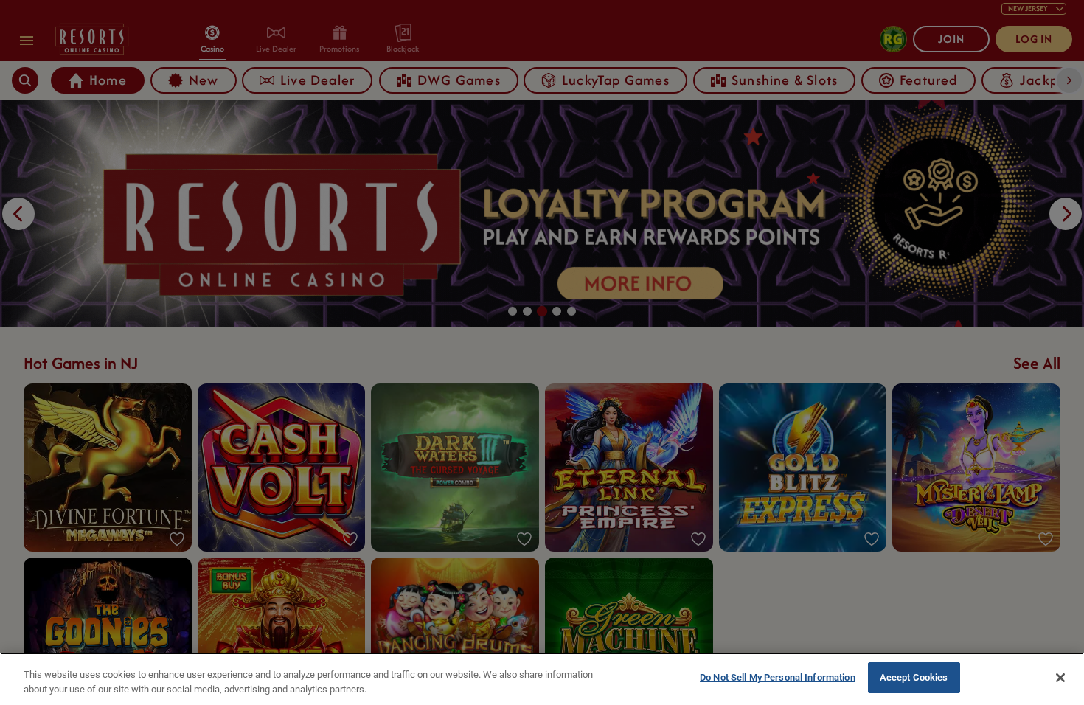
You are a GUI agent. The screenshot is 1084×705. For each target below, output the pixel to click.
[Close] (1060, 677)
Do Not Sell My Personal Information (777, 677)
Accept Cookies (914, 677)
